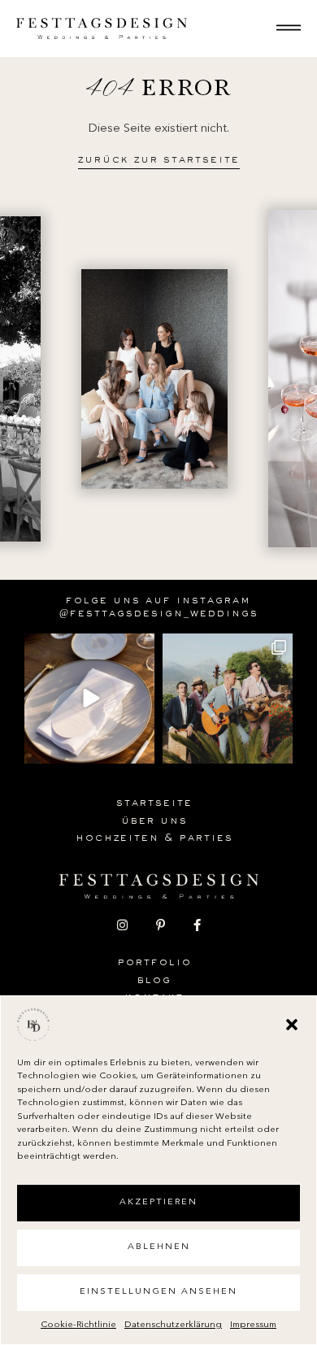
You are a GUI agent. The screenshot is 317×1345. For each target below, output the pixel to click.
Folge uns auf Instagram (158, 602)
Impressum (253, 1325)
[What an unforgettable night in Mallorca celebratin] (228, 698)
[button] (292, 1024)
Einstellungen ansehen (158, 1291)
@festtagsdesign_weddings (158, 615)
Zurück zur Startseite (159, 161)
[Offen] (288, 28)
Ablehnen (159, 1247)
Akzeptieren (158, 1202)
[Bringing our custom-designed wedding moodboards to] (89, 698)
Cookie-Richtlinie (78, 1325)
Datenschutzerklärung (173, 1325)
